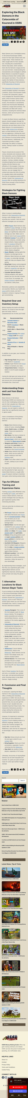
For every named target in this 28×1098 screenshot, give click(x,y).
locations (13, 671)
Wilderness (8, 648)
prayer (19, 236)
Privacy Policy (6, 1064)
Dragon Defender (12, 338)
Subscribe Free (19, 1087)
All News (6, 1024)
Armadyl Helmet (12, 320)
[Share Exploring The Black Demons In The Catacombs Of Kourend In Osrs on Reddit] (20, 42)
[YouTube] (12, 1077)
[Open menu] (24, 6)
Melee (6, 232)
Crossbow (15, 325)
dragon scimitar (19, 547)
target (4, 474)
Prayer (11, 226)
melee (13, 228)
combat (4, 135)
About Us (4, 1059)
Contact (4, 1062)
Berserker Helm (12, 322)
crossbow (12, 244)
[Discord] (9, 1077)
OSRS (13, 493)
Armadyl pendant (14, 516)
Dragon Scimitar (9, 280)
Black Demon (21, 665)
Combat (13, 238)
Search (4, 778)
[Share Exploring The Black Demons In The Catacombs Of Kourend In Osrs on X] (15, 42)
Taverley (7, 610)
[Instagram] (6, 1077)
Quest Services (21, 1)
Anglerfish (14, 268)
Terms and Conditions (8, 1067)
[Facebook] (3, 1077)
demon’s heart (9, 439)
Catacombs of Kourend (13, 84)
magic (8, 258)
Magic (7, 252)
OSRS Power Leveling (9, 1)
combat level (13, 129)
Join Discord (19, 1091)
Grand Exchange (19, 449)
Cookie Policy (6, 1069)
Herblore (7, 457)
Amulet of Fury (12, 342)
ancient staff (9, 533)
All (4, 859)
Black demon (17, 441)
